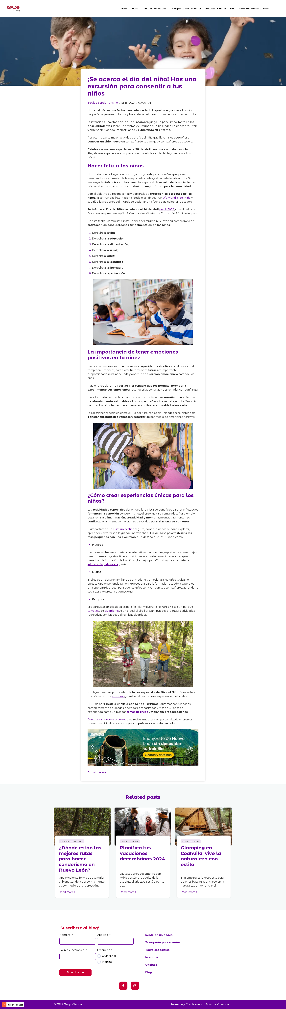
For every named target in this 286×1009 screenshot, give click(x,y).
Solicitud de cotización (254, 8)
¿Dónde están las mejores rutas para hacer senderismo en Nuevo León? (80, 859)
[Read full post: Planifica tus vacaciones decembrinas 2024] (143, 827)
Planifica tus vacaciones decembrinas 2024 (142, 853)
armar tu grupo (137, 711)
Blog (233, 8)
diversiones (112, 610)
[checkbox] (115, 959)
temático (93, 610)
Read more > (67, 892)
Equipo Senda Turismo (103, 102)
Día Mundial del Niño (177, 197)
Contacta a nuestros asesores (107, 719)
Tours (134, 8)
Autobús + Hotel (215, 8)
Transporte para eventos (185, 8)
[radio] (115, 956)
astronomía (95, 564)
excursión (118, 696)
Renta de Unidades (154, 8)
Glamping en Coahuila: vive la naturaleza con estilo (201, 856)
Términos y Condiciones (186, 1004)
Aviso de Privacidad (218, 1004)
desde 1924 (166, 209)
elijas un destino (123, 529)
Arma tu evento (98, 772)
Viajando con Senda (71, 841)
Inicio (123, 8)
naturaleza (111, 564)
